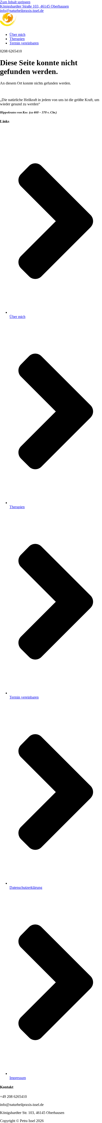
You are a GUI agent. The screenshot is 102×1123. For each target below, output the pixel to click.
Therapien (17, 39)
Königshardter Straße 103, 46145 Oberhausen (34, 6)
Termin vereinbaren (24, 43)
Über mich (17, 35)
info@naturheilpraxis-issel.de (22, 11)
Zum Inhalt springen (15, 2)
